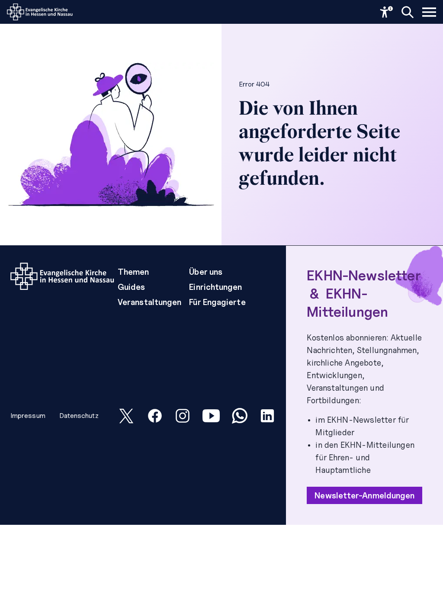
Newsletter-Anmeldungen (364, 495)
